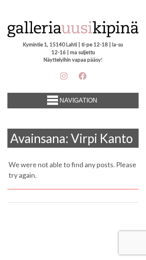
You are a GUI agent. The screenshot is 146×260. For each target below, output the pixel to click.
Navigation (78, 100)
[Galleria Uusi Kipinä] (73, 30)
